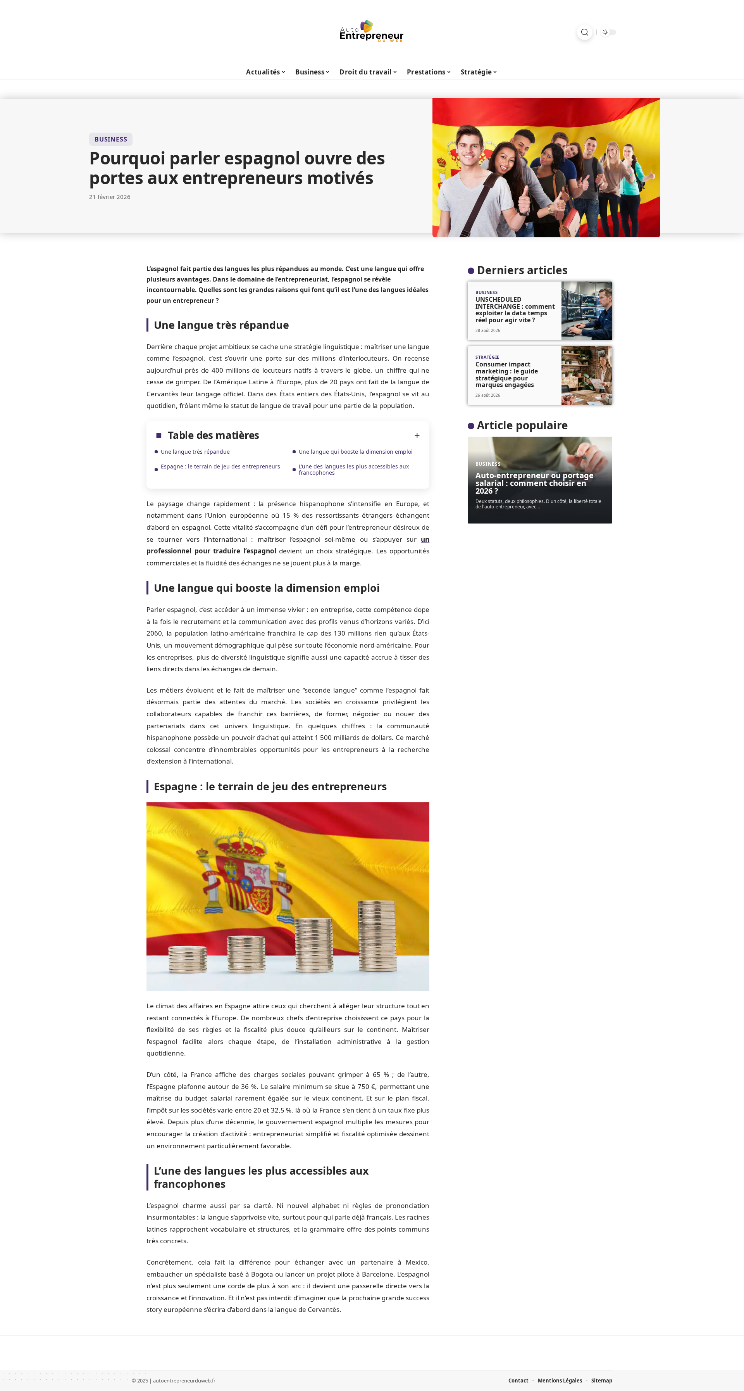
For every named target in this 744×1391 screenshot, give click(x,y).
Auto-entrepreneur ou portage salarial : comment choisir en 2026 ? (534, 483)
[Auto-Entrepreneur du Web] (372, 32)
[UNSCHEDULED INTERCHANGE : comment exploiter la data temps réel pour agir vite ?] (586, 311)
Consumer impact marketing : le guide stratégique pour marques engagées (506, 374)
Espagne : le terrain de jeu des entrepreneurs (220, 466)
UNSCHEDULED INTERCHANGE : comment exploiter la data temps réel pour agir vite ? (515, 309)
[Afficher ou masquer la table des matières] (339, 435)
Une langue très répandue (195, 451)
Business (111, 139)
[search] (584, 32)
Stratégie (487, 357)
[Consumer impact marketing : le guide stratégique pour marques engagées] (586, 375)
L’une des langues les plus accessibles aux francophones (354, 469)
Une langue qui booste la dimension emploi (356, 451)
